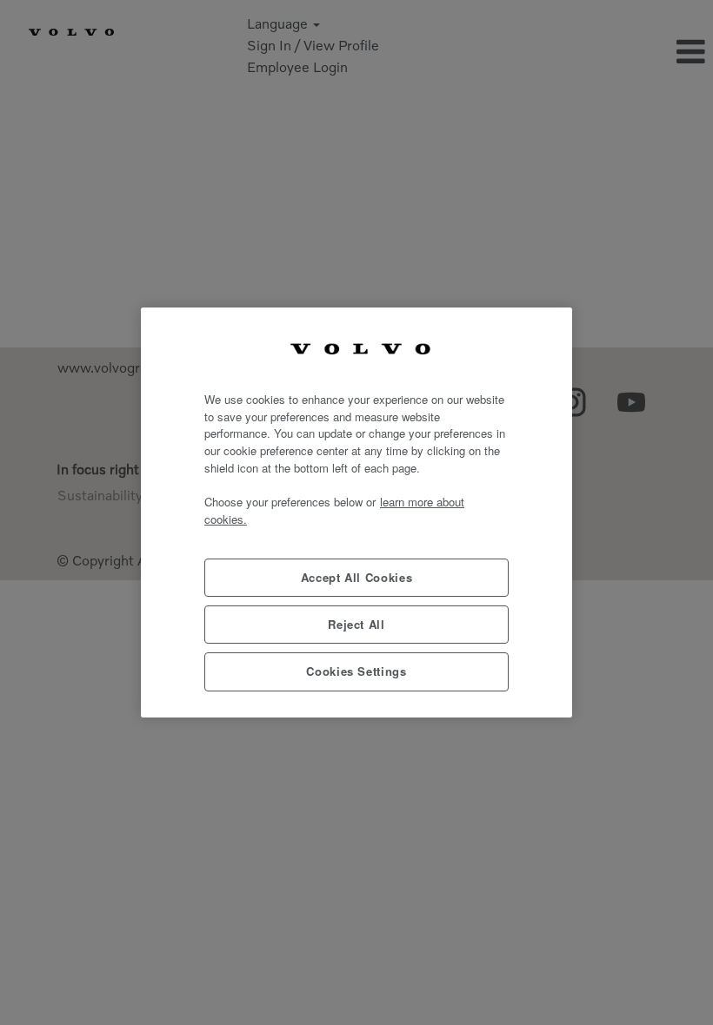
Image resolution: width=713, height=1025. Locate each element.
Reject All (356, 624)
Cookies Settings (356, 671)
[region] (356, 512)
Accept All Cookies (357, 577)
